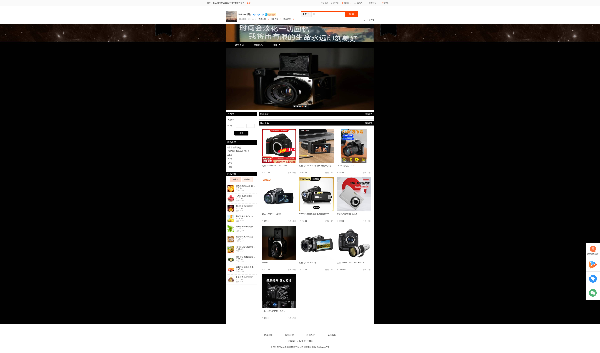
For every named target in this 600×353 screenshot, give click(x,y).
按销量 (231, 151)
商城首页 (324, 3)
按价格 (247, 151)
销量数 (235, 179)
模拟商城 (289, 335)
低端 (230, 167)
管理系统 (268, 335)
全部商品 (258, 45)
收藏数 (247, 179)
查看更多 (369, 114)
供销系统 (310, 335)
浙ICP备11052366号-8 (320, 347)
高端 (230, 163)
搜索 (351, 14)
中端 (230, 158)
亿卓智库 (332, 335)
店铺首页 (239, 45)
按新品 (239, 151)
